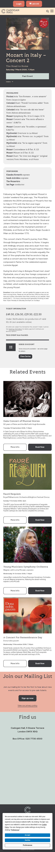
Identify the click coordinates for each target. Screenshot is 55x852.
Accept (27, 835)
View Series (25, 356)
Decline (27, 840)
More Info (15, 447)
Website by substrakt (27, 850)
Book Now (39, 447)
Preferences (27, 845)
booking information (15, 329)
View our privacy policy (27, 705)
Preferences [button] (15, 830)
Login (18, 4)
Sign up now (27, 698)
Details (8, 82)
